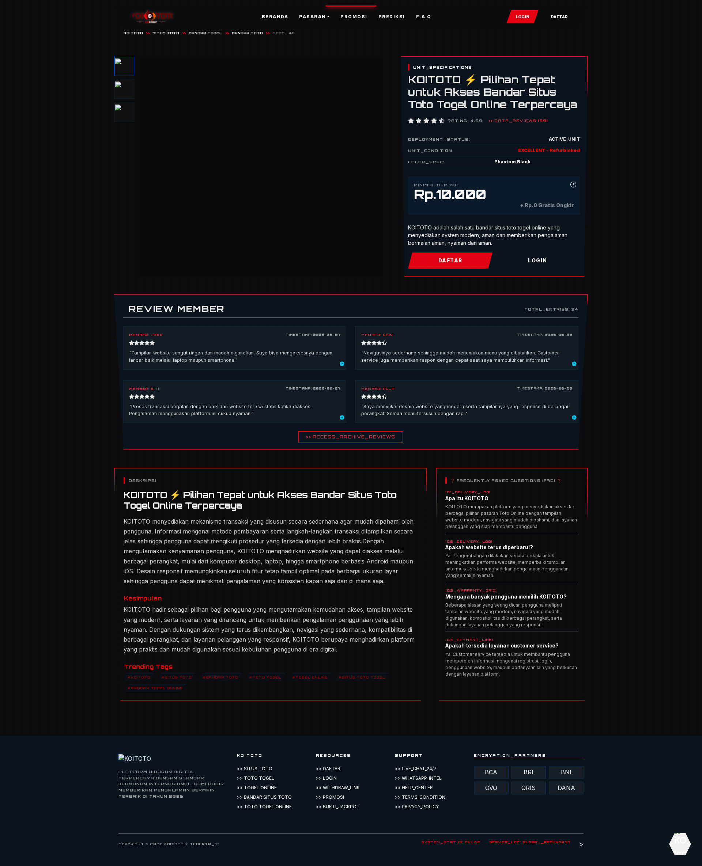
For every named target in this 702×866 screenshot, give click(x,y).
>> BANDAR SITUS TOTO (264, 797)
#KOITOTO (139, 677)
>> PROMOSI (330, 797)
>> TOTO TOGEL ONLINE (264, 806)
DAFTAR (559, 16)
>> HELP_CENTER (414, 787)
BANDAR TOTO (247, 33)
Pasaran (312, 16)
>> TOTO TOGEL (255, 778)
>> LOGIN (326, 778)
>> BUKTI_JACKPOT (338, 806)
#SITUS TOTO (176, 677)
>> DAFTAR (328, 768)
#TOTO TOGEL (265, 677)
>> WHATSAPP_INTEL (418, 778)
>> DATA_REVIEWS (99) (518, 120)
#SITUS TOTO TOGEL (362, 677)
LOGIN (522, 16)
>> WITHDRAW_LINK (338, 787)
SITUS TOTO (165, 33)
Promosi (353, 16)
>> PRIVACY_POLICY (417, 806)
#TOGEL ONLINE (310, 677)
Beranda (275, 16)
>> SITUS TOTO (254, 768)
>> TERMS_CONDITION (420, 797)
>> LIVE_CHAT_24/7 (416, 768)
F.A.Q (423, 16)
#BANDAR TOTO (220, 677)
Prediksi (391, 16)
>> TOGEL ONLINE (257, 787)
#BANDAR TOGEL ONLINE (155, 687)
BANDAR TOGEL (205, 33)
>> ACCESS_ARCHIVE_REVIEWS (350, 437)
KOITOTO (133, 33)
